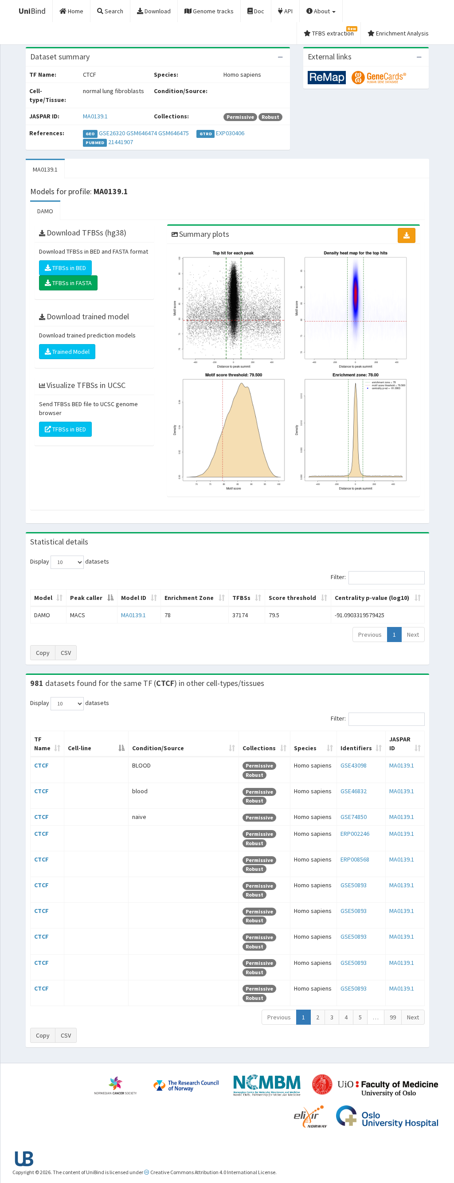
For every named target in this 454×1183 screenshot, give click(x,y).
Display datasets (69, 561)
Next (413, 635)
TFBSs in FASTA (71, 283)
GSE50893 (353, 885)
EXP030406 (230, 133)
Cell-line (79, 748)
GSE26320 (112, 133)
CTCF (41, 765)
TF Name (42, 743)
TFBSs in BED (68, 268)
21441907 (120, 142)
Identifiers (356, 748)
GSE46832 (353, 791)
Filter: (338, 577)
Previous (370, 635)
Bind (32, 11)
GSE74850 (353, 817)
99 (393, 1017)
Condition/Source (158, 748)
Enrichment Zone (189, 598)
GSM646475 (173, 133)
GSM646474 (141, 133)
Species (305, 748)
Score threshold (292, 598)
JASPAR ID (400, 743)
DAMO (45, 211)
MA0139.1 (95, 116)
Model (43, 598)
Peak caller (86, 598)
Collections (259, 748)
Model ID (133, 598)
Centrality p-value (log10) (372, 598)
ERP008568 (354, 859)
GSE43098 (353, 765)
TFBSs (241, 598)
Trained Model (70, 352)
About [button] (322, 11)
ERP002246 (354, 834)
